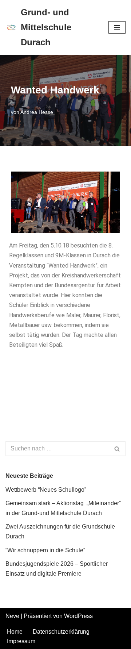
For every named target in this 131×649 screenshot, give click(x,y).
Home (15, 632)
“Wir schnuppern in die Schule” (45, 550)
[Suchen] (117, 448)
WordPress (78, 616)
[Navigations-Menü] (117, 27)
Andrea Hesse (36, 112)
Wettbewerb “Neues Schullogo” (45, 490)
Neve (12, 616)
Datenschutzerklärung (61, 632)
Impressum (21, 641)
